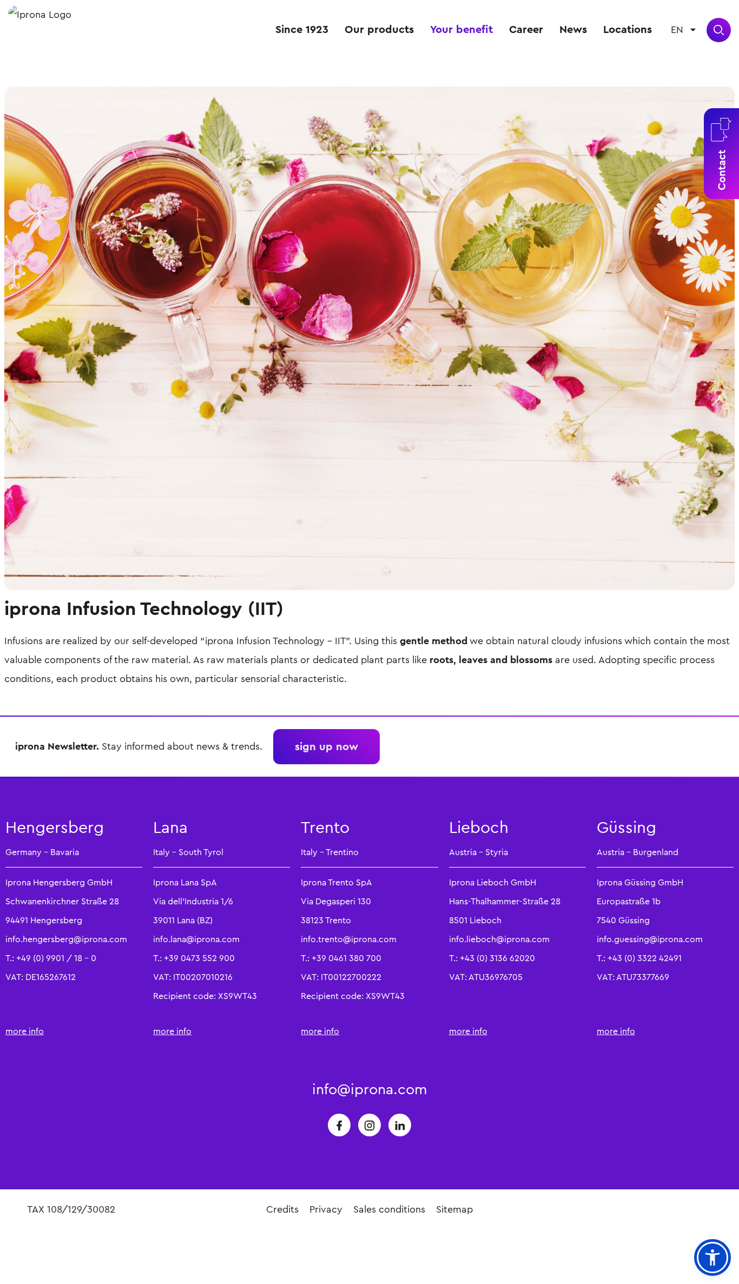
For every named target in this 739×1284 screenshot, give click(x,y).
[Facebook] (339, 1125)
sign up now (326, 746)
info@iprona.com (369, 1089)
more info (24, 1031)
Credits (282, 1209)
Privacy (325, 1209)
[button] (712, 1257)
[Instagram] (369, 1125)
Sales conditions (389, 1209)
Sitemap (454, 1209)
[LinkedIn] (399, 1125)
